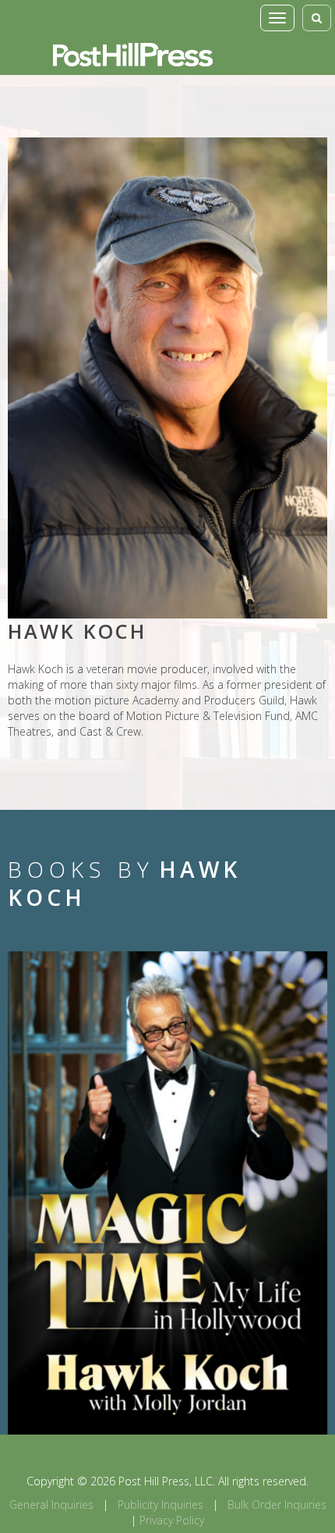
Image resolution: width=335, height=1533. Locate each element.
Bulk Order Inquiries (276, 1504)
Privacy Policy (171, 1520)
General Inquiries (51, 1504)
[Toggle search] (316, 18)
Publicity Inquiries (160, 1504)
